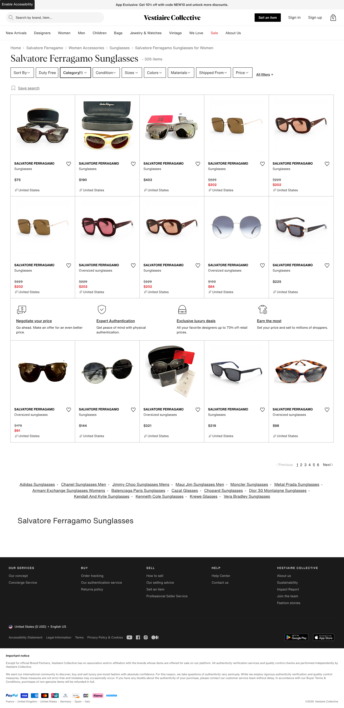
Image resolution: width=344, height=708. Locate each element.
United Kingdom (27, 701)
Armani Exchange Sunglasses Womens (68, 491)
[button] (333, 17)
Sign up (315, 17)
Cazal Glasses (185, 491)
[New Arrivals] (30, 33)
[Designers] (54, 33)
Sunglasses (120, 48)
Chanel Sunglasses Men (83, 484)
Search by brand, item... (34, 17)
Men (81, 33)
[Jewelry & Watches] (165, 33)
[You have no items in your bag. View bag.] (333, 17)
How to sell (154, 575)
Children (100, 33)
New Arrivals (16, 33)
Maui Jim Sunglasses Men (200, 484)
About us (284, 575)
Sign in (294, 17)
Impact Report (288, 589)
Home (16, 48)
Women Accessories (86, 48)
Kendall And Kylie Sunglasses (101, 496)
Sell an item (268, 17)
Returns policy (92, 589)
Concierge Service (23, 582)
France (10, 701)
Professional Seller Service (166, 596)
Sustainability (287, 582)
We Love (196, 33)
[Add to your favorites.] (68, 164)
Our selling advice (160, 582)
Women (64, 33)
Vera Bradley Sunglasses (247, 496)
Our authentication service (101, 582)
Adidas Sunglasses (37, 484)
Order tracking (92, 575)
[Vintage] (185, 33)
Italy (87, 701)
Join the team (287, 596)
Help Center (221, 575)
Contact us (220, 582)
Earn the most (269, 321)
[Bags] (126, 33)
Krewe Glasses (203, 496)
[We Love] (207, 33)
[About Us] (244, 33)
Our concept (18, 575)
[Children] (110, 33)
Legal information (58, 637)
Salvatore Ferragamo (44, 48)
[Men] (89, 33)
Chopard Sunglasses (223, 491)
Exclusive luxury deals (196, 321)
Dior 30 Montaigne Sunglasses (277, 491)
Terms (79, 637)
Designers (42, 33)
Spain (78, 701)
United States (48, 701)
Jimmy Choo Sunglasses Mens (140, 484)
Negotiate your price (34, 321)
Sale (214, 33)
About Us (233, 33)
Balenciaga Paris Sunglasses (138, 491)
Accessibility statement (25, 637)
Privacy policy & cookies (105, 637)
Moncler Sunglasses (249, 484)
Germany (65, 701)
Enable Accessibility (17, 4)
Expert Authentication (115, 321)
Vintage (175, 33)
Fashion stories (288, 603)
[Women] (74, 33)
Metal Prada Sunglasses (296, 484)
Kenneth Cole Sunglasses (159, 496)
